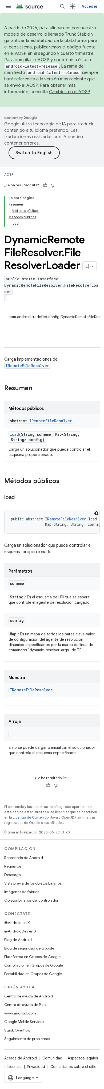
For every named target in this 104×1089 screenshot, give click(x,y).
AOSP (8, 174)
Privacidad (36, 1067)
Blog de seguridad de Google (29, 948)
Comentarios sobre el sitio (73, 1067)
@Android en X (17, 922)
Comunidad (52, 1058)
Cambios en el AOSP (69, 91)
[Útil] (45, 185)
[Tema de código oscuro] (96, 513)
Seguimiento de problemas (27, 1038)
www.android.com (20, 1013)
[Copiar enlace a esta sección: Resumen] (37, 388)
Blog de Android (18, 939)
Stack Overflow (17, 1030)
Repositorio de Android (23, 857)
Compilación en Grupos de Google (33, 965)
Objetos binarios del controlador (31, 900)
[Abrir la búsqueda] (62, 6)
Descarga (12, 874)
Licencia (14, 1067)
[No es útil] (53, 185)
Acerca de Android (20, 1058)
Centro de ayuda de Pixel (25, 1004)
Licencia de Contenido (31, 817)
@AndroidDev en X (20, 931)
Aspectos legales (83, 1058)
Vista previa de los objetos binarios (32, 883)
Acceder (90, 6)
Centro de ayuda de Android (28, 996)
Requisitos (12, 866)
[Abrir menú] (8, 6)
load (14, 434)
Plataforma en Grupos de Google (32, 956)
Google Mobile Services (24, 1021)
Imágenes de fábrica (21, 891)
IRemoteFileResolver (27, 365)
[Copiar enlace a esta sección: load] (20, 498)
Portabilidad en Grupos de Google (33, 973)
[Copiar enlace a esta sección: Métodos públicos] (64, 481)
